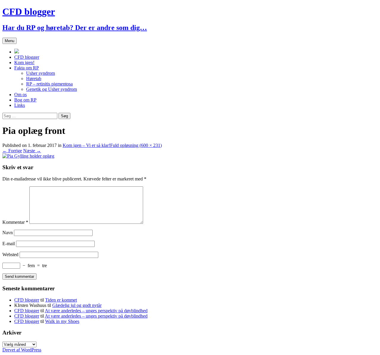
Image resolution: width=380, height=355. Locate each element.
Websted (10, 254)
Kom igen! (24, 62)
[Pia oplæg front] (28, 156)
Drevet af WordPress (21, 349)
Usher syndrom (40, 73)
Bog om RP (25, 99)
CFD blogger (26, 57)
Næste (32, 150)
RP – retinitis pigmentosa (49, 83)
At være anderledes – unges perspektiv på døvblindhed (96, 310)
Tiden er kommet (61, 299)
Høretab (33, 78)
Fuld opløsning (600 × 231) (136, 145)
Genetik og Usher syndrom (51, 89)
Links (19, 105)
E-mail (8, 243)
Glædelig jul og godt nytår (77, 305)
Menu (9, 41)
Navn (7, 232)
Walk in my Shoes (62, 321)
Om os (20, 94)
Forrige (12, 150)
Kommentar (15, 222)
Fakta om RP (26, 67)
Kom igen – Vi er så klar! (86, 145)
